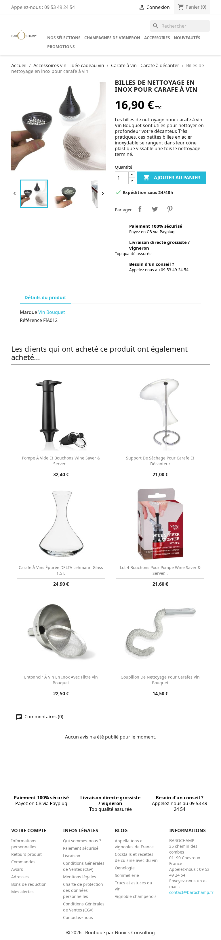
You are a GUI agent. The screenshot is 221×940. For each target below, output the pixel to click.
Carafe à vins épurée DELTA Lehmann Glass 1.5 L (61, 570)
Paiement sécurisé (80, 848)
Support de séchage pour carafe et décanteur (160, 460)
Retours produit (26, 854)
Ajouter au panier (171, 177)
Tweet (155, 209)
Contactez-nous (78, 917)
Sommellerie (127, 875)
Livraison (71, 855)
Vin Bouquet (51, 312)
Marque (28, 312)
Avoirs (17, 869)
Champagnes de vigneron (112, 37)
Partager (140, 209)
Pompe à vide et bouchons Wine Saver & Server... (61, 460)
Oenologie (125, 868)
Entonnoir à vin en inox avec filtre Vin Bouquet (61, 679)
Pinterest (170, 209)
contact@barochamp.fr (191, 892)
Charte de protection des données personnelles (83, 890)
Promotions (61, 46)
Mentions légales (79, 876)
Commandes (23, 861)
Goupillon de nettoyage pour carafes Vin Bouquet (160, 679)
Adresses (20, 876)
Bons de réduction (29, 884)
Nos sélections (63, 37)
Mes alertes (22, 891)
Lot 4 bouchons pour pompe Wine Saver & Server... (160, 570)
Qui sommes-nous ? (82, 840)
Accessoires (157, 37)
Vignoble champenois (136, 896)
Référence (31, 320)
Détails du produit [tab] (45, 297)
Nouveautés (187, 37)
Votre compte (28, 830)
